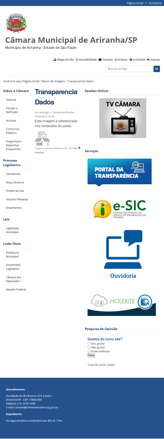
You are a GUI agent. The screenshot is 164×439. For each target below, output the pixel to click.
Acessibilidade (88, 59)
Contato (107, 59)
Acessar (155, 59)
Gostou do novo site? (105, 338)
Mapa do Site (65, 59)
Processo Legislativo (11, 162)
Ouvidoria (155, 3)
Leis (6, 219)
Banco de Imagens (53, 81)
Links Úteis (12, 243)
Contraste (139, 59)
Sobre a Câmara (16, 91)
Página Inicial (135, 3)
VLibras (122, 59)
